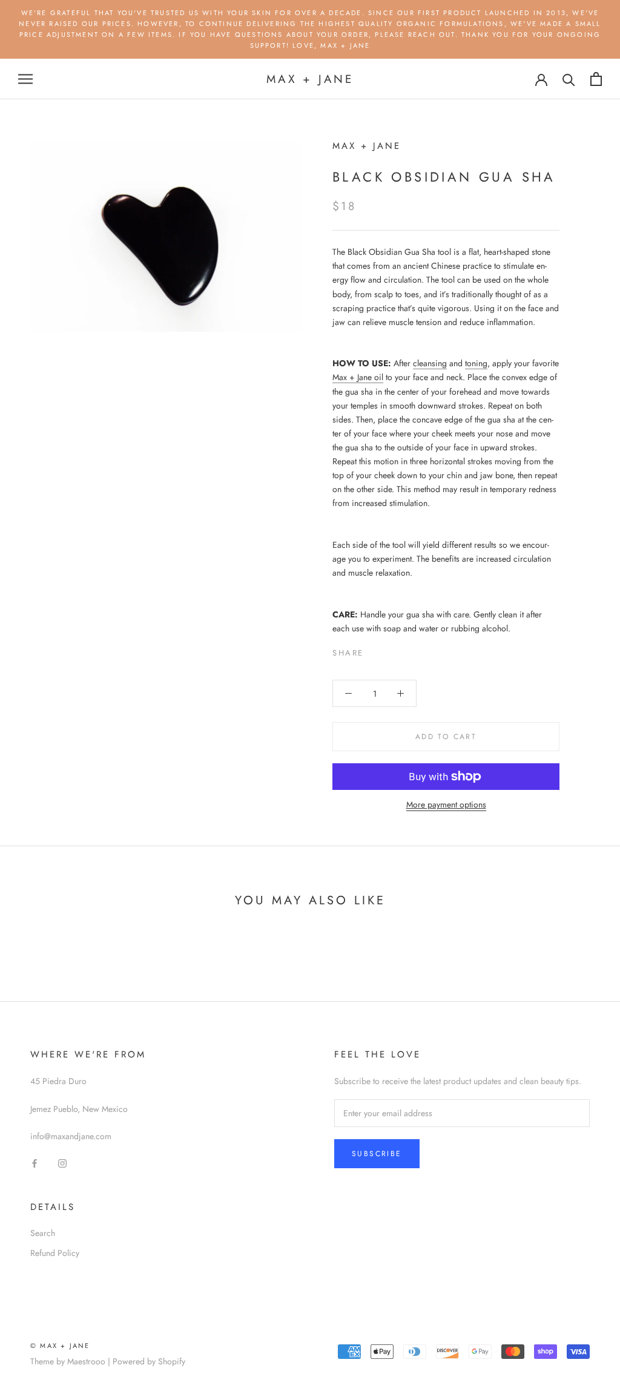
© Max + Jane (60, 1345)
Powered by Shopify (149, 1361)
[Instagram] (62, 1162)
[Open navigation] (25, 79)
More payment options (446, 804)
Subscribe (377, 1153)
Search (42, 1233)
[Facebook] (375, 650)
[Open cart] (596, 79)
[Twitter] (391, 650)
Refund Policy (54, 1253)
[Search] (568, 79)
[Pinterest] (407, 650)
